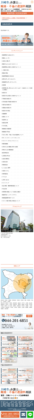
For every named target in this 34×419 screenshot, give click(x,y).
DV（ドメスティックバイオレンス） (11, 137)
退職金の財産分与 (6, 107)
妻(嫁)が (25, 376)
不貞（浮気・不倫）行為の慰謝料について (12, 134)
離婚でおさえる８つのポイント (10, 64)
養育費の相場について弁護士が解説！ (11, 191)
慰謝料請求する (8, 381)
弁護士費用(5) (5, 158)
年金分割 (4, 188)
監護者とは (5, 119)
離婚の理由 (5, 73)
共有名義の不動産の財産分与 (9, 101)
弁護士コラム (5, 170)
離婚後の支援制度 (6, 128)
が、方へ (25, 338)
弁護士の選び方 (6, 61)
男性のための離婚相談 (7, 149)
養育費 (4, 85)
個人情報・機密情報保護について (10, 185)
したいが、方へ (9, 338)
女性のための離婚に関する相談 (10, 146)
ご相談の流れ (5, 70)
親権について (5, 116)
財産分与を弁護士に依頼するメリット (11, 95)
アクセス (4, 176)
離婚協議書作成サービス (8, 197)
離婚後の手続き (6, 131)
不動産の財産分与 (6, 98)
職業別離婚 (5, 143)
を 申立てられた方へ (25, 354)
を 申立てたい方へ (9, 354)
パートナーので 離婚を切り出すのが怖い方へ (9, 344)
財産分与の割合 (6, 110)
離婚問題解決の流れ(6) (8, 76)
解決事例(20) (5, 152)
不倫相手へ (9, 370)
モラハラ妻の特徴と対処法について (11, 200)
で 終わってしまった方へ (9, 360)
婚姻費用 (4, 113)
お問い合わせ (5, 179)
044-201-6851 (18, 320)
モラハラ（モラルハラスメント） (10, 140)
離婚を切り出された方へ (25, 349)
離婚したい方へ (6, 58)
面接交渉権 (5, 122)
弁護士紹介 (5, 161)
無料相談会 (5, 173)
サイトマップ (5, 182)
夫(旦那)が (8, 376)
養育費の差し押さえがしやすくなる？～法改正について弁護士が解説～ (17, 88)
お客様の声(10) (6, 155)
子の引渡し (5, 125)
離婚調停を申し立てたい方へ (9, 82)
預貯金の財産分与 (6, 104)
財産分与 (4, 92)
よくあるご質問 (6, 167)
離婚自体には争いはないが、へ (9, 349)
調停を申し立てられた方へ (9, 79)
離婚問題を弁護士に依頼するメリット (11, 67)
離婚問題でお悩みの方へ (8, 55)
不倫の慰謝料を (25, 370)
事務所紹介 (5, 164)
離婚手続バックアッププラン (9, 194)
